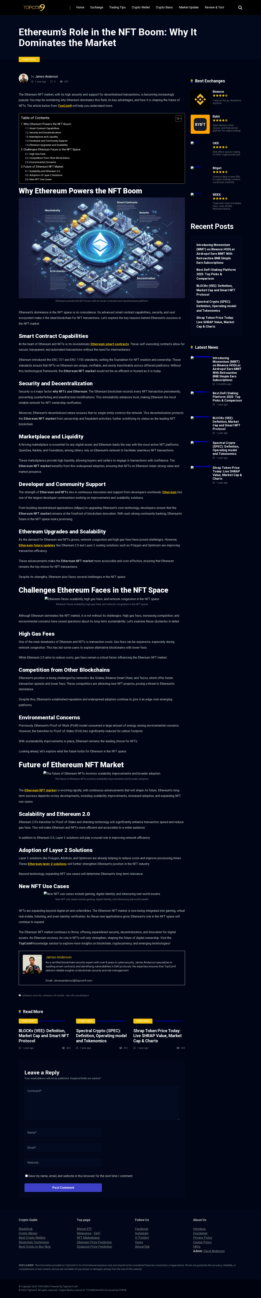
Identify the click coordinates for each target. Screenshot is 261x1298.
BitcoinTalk (142, 1247)
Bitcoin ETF (84, 1229)
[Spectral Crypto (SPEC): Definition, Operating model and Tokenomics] (102, 1022)
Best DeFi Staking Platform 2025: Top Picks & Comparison (216, 274)
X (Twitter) (142, 1238)
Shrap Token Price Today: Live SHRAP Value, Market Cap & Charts (157, 1035)
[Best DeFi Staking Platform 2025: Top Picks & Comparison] (202, 391)
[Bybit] (200, 133)
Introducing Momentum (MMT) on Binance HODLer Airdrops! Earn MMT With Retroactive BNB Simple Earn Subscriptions (215, 253)
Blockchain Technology (34, 1242)
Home (80, 7)
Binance (218, 91)
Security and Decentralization (45, 132)
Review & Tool (214, 7)
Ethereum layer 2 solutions (47, 864)
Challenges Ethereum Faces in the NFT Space (52, 149)
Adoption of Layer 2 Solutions (45, 175)
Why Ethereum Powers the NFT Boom (47, 124)
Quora (139, 1242)
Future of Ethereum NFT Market (43, 166)
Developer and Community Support (48, 140)
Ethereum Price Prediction (94, 1242)
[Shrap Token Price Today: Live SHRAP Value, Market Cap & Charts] (159, 1022)
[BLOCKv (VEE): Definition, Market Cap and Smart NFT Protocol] (44, 1022)
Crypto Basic (164, 7)
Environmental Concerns (42, 162)
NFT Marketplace (88, 1238)
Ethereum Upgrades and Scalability (48, 145)
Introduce (199, 1229)
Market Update (189, 7)
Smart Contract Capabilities (44, 128)
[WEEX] (196, 193)
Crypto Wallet (141, 7)
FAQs (196, 1247)
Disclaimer (200, 1233)
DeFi (97, 1233)
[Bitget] (196, 166)
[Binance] (200, 108)
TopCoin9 (65, 106)
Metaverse (84, 1233)
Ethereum (169, 492)
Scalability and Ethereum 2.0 (44, 171)
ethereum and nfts (32, 995)
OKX (216, 143)
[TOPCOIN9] (35, 6)
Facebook (141, 1229)
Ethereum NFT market (40, 790)
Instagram (141, 1233)
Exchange (96, 7)
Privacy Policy (202, 1238)
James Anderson (46, 76)
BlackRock (26, 1229)
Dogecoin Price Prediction (94, 1247)
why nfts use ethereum (77, 995)
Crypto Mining (28, 1233)
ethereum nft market (53, 995)
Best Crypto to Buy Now (35, 1247)
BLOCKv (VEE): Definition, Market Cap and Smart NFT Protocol (44, 1035)
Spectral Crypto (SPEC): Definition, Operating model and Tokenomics (101, 1035)
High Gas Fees (37, 154)
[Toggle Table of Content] (176, 118)
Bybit (216, 116)
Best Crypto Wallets (32, 1238)
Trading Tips (117, 7)
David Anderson (214, 1251)
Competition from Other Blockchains (49, 158)
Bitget (217, 168)
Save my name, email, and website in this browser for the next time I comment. (80, 1176)
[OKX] (195, 141)
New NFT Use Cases (40, 179)
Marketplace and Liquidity (43, 136)
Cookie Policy (202, 1242)
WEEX (217, 194)
